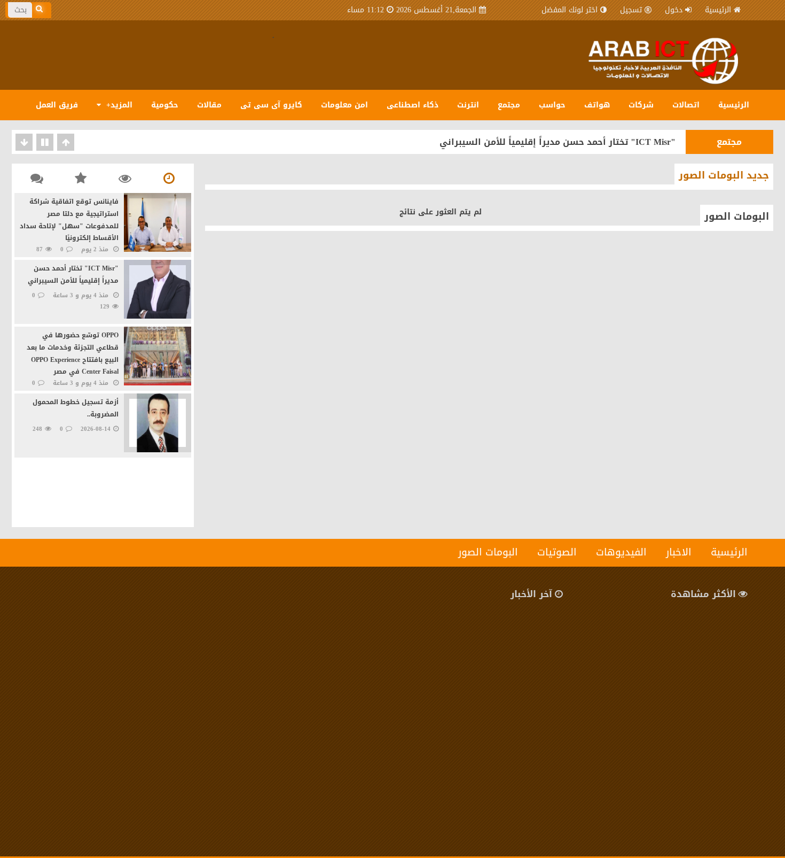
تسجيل (631, 10)
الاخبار (679, 552)
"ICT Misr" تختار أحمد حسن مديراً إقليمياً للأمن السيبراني (557, 142)
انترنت (468, 105)
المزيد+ (118, 105)
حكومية (164, 105)
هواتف (597, 105)
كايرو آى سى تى (271, 105)
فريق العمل (57, 105)
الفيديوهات (621, 552)
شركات (641, 105)
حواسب (552, 105)
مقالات (209, 105)
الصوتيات (557, 552)
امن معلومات (344, 105)
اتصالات (686, 105)
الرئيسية (718, 10)
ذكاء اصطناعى (412, 105)
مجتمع (509, 105)
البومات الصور (736, 216)
